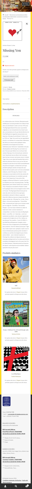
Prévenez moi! (9, 80)
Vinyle (4, 18)
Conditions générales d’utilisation (12, 480)
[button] (27, 23)
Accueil (6, 14)
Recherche (16, 486)
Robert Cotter (11, 89)
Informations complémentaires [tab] (11, 103)
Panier (24, 485)
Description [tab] (6, 99)
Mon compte (5, 486)
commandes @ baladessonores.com (18, 414)
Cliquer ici (19, 292)
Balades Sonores (7, 5)
